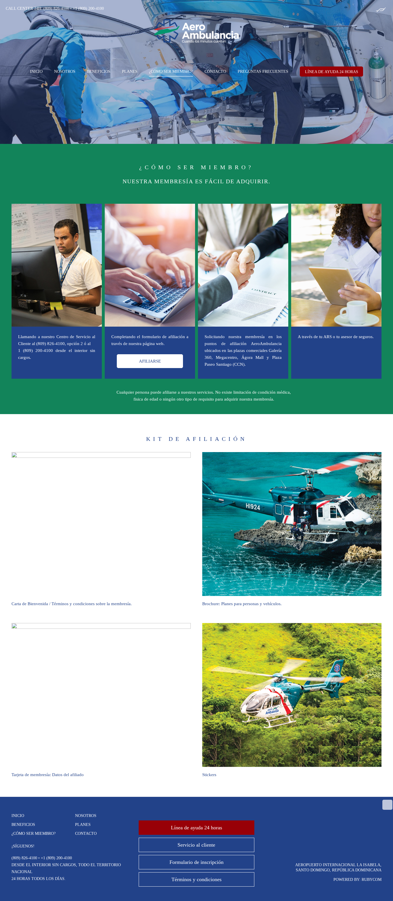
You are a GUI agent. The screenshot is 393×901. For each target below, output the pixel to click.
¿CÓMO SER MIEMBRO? (171, 71)
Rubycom (371, 879)
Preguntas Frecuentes (263, 71)
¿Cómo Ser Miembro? (34, 833)
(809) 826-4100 (56, 8)
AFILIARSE (150, 361)
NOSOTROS (64, 71)
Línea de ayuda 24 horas (196, 827)
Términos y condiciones (196, 879)
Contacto (86, 833)
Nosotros (85, 816)
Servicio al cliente (196, 845)
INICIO (36, 71)
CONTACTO (215, 71)
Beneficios (23, 824)
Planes (83, 824)
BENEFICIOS (98, 71)
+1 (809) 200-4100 (88, 8)
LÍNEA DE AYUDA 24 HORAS (331, 72)
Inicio (18, 816)
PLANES (130, 71)
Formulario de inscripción (196, 862)
